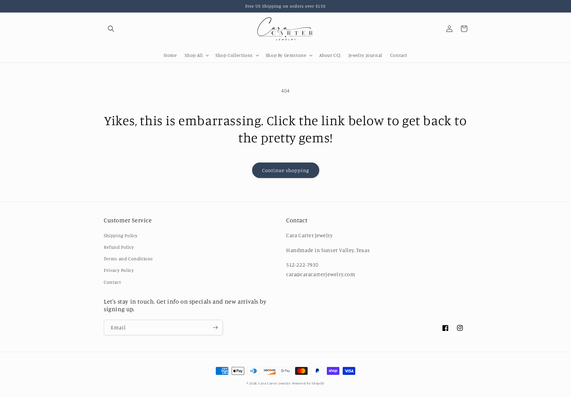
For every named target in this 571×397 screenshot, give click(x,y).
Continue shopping (285, 170)
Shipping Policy (121, 235)
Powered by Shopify (308, 383)
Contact (112, 282)
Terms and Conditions (128, 258)
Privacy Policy (119, 270)
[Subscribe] (215, 327)
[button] (111, 28)
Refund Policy (119, 247)
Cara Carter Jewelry (274, 383)
